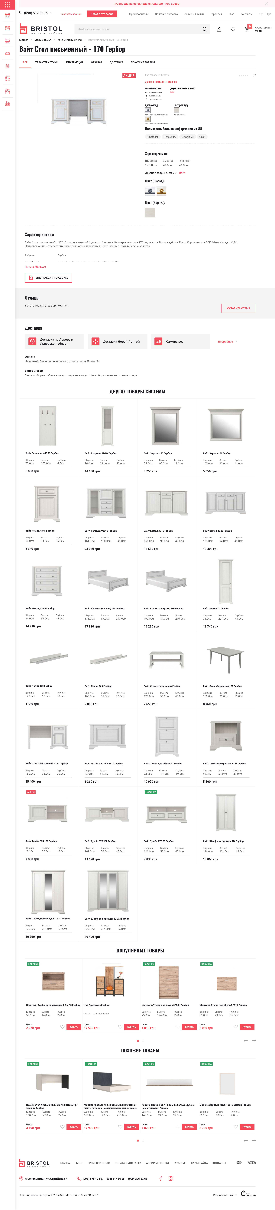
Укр (261, 14)
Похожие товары (143, 62)
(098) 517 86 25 (36, 13)
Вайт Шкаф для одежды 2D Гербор (223, 841)
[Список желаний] (233, 29)
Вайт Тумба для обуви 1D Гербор (104, 763)
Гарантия (216, 14)
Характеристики (46, 62)
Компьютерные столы (70, 39)
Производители (138, 14)
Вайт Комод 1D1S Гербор (39, 530)
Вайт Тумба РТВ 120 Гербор (41, 840)
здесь (175, 3)
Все (25, 62)
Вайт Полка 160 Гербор (98, 686)
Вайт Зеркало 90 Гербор (217, 453)
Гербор (62, 255)
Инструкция (74, 62)
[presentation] (246, 1041)
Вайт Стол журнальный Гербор (162, 686)
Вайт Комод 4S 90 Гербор (39, 608)
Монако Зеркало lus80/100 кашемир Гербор (225, 1104)
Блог (231, 14)
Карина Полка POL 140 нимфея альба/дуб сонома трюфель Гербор (168, 1106)
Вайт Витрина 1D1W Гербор (101, 453)
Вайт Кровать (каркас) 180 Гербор (163, 608)
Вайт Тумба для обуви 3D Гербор (163, 763)
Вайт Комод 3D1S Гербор (158, 530)
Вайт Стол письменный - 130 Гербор (46, 763)
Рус (269, 14)
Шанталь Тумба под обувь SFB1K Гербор (223, 1004)
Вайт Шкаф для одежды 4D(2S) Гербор (107, 918)
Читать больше (35, 266)
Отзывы (96, 62)
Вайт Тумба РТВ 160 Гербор (100, 841)
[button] (138, 1041)
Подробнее (225, 341)
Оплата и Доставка (166, 14)
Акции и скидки (157, 1163)
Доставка (116, 62)
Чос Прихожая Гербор (96, 1004)
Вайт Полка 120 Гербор (38, 685)
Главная (23, 39)
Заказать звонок (71, 14)
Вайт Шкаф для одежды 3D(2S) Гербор (47, 918)
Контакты (246, 14)
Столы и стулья (43, 39)
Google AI (188, 137)
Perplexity (170, 137)
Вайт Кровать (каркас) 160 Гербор (104, 608)
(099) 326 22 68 (137, 1178)
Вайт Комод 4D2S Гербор (217, 530)
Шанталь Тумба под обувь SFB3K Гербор (165, 1004)
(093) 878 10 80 (92, 1178)
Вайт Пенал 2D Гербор (216, 608)
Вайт (172, 91)
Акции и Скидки (194, 14)
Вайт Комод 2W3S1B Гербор (101, 530)
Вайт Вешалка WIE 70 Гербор (42, 453)
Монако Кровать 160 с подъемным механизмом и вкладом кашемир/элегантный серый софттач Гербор (110, 1106)
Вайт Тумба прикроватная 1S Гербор (224, 763)
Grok (202, 137)
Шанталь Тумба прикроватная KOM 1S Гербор (53, 1004)
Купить (74, 1026)
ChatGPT (152, 137)
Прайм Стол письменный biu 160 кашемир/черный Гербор (52, 1106)
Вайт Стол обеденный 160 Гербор (222, 686)
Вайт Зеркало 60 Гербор (158, 453)
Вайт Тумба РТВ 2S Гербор (159, 841)
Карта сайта (199, 1163)
